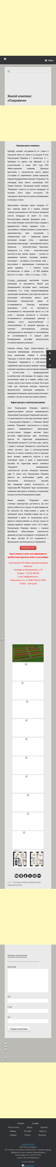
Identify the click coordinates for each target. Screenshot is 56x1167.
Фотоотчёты (13, 1127)
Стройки (35, 1123)
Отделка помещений (17, 280)
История (27, 1131)
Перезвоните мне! (28, 548)
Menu (50, 60)
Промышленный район (14, 885)
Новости (42, 1131)
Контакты (42, 1135)
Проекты (44, 1127)
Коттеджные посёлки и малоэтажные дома (27, 882)
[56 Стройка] (5, 59)
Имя (9, 996)
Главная (21, 1123)
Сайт (8, 1017)
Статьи (27, 1135)
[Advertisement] (28, 28)
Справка (13, 1135)
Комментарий (11, 967)
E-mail (10, 1007)
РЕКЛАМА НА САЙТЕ (28, 1144)
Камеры (13, 1131)
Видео (29, 1127)
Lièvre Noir (31, 1162)
